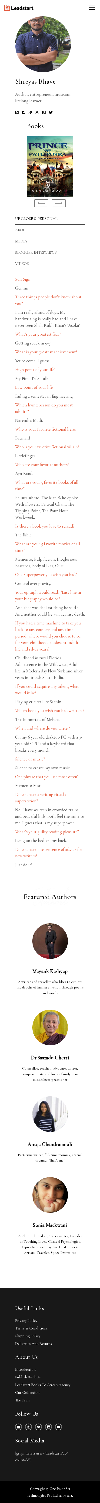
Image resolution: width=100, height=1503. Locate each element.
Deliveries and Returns (33, 1343)
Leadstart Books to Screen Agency (42, 1384)
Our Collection (27, 1392)
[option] (50, 166)
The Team (22, 1400)
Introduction (25, 1369)
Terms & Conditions (31, 1328)
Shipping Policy (27, 1335)
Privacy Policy (26, 1320)
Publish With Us (28, 1377)
